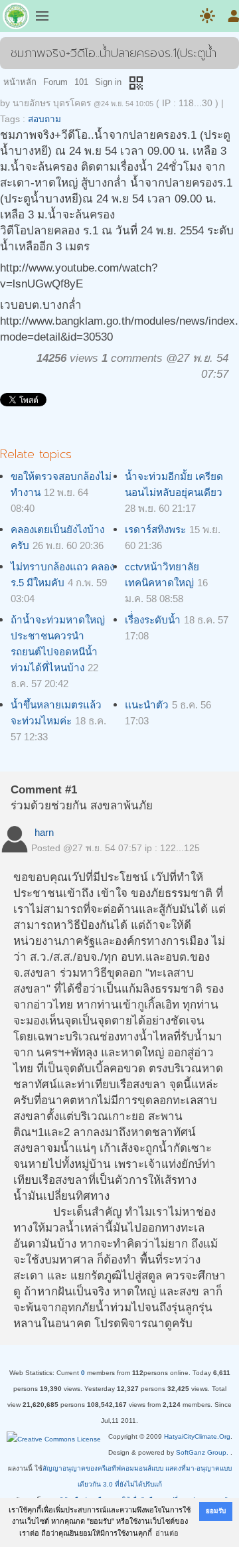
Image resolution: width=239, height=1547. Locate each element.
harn (44, 832)
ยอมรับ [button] (216, 1510)
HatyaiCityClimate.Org (197, 1436)
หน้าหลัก (20, 82)
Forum (55, 82)
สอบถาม (44, 119)
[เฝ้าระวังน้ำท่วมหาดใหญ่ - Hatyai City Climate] (16, 19)
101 (81, 82)
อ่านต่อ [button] (167, 1533)
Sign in (108, 82)
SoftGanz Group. (202, 1452)
